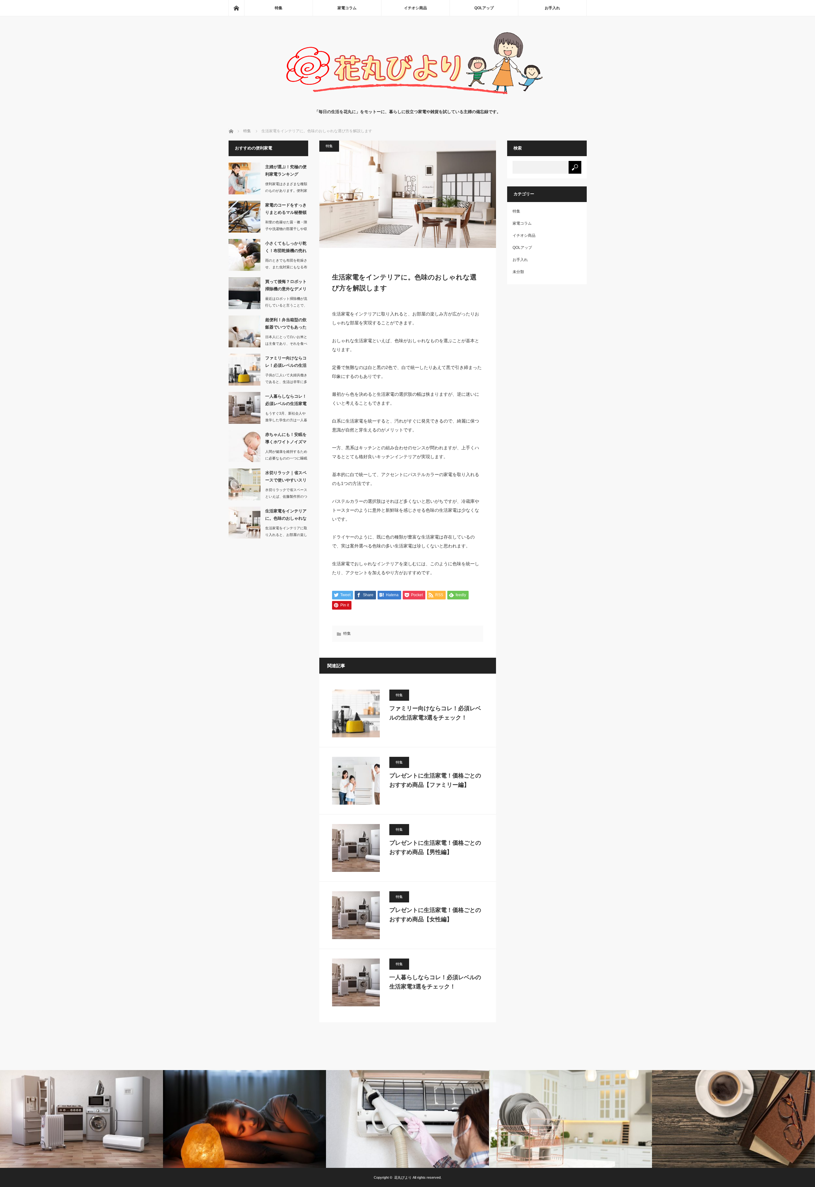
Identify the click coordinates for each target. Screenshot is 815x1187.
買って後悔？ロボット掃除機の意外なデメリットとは (286, 286)
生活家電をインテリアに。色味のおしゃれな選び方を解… (286, 516)
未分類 (518, 272)
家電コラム (347, 8)
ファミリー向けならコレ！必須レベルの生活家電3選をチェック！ (435, 713)
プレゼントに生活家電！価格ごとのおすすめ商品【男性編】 (435, 847)
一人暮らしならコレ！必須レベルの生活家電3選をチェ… (286, 401)
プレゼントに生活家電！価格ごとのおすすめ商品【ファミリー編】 (435, 780)
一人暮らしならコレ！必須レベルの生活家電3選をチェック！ (435, 982)
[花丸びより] (407, 102)
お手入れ (552, 8)
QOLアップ (484, 8)
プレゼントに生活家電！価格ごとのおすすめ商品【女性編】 (435, 915)
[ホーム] (236, 8)
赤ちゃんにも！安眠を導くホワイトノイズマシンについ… (286, 439)
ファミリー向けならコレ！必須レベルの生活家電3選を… (286, 363)
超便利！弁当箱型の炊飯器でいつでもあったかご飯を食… (286, 324)
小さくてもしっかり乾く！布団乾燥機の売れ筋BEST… (286, 248)
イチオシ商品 (415, 8)
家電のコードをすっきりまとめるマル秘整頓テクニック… (286, 210)
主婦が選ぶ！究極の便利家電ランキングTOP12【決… (286, 171)
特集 (278, 8)
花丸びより (403, 1177)
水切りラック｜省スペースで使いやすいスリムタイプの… (286, 477)
